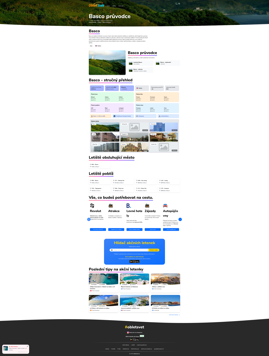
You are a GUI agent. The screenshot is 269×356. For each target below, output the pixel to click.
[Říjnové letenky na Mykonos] (134, 279)
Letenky (114, 6)
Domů (108, 6)
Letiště (133, 345)
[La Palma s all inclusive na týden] (103, 300)
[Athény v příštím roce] (165, 279)
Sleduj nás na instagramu (135, 332)
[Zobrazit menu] (179, 4)
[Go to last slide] (89, 219)
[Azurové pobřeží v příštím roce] (134, 300)
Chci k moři (153, 229)
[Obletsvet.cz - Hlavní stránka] (96, 4)
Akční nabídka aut (171, 229)
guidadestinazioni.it (159, 349)
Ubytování (120, 6)
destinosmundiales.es (146, 349)
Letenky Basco (165, 116)
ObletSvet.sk (126, 349)
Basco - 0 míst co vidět (99, 116)
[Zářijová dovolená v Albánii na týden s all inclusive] (103, 279)
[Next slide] (180, 219)
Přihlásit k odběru (154, 250)
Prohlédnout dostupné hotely (123, 116)
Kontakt (113, 349)
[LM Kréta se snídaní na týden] (165, 300)
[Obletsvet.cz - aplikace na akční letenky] (134, 261)
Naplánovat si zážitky (116, 229)
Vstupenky (141, 116)
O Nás (118, 349)
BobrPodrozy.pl (135, 349)
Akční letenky (125, 345)
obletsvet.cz (137, 354)
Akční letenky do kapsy (134, 336)
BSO (115, 87)
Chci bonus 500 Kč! (98, 229)
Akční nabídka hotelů (134, 229)
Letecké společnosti (142, 345)
